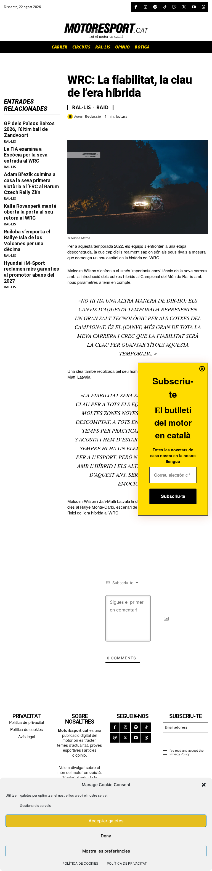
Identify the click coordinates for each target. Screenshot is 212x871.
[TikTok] (164, 7)
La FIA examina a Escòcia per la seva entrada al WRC (25, 155)
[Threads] (203, 7)
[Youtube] (193, 7)
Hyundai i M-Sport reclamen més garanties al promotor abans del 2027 (31, 272)
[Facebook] (136, 7)
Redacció (93, 116)
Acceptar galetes (106, 820)
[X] (184, 7)
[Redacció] (70, 116)
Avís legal (26, 736)
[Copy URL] (123, 126)
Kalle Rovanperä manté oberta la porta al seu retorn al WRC (30, 212)
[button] (203, 785)
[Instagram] (145, 7)
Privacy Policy (179, 754)
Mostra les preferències (106, 851)
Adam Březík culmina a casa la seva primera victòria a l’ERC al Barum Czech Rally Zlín (31, 183)
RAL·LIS (10, 141)
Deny (106, 835)
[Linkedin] (110, 126)
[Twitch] (174, 7)
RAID (102, 107)
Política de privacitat (26, 722)
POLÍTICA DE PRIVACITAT (127, 863)
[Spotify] (155, 7)
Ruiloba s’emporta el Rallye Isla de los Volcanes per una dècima (27, 240)
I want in (183, 739)
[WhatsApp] (85, 126)
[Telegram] (136, 126)
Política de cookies (26, 729)
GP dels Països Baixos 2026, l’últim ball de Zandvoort (29, 129)
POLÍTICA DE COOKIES (80, 863)
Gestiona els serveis (35, 805)
